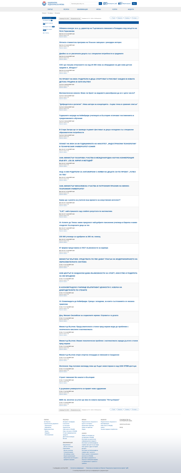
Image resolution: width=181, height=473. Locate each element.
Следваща (127, 18)
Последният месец (48, 26)
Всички (65, 438)
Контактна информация (77, 468)
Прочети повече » (63, 36)
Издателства (66, 427)
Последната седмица (48, 23)
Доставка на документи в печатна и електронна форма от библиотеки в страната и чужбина (90, 460)
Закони (47, 431)
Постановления (49, 435)
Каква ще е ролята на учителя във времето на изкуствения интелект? (89, 200)
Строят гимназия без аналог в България (76, 377)
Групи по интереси (87, 423)
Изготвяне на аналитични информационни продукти (89, 440)
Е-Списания (66, 425)
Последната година (47, 29)
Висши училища (68, 446)
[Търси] (100, 3)
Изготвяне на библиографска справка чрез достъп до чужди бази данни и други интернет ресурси (90, 445)
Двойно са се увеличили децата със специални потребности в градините (91, 53)
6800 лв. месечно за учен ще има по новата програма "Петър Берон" (89, 399)
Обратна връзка (127, 3)
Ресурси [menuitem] (66, 9)
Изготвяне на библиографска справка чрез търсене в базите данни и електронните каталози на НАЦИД (90, 453)
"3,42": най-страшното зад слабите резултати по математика (85, 211)
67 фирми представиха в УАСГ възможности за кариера (83, 247)
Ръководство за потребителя (125, 420)
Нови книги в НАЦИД (69, 429)
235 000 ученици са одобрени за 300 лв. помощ (79, 236)
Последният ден (47, 20)
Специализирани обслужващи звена (69, 453)
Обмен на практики (87, 427)
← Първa (113, 18)
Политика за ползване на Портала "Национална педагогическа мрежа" (105, 468)
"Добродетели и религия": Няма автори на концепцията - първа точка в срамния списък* (98, 104)
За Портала (47, 422)
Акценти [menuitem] (131, 9)
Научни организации (69, 456)
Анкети (102, 427)
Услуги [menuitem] (114, 9)
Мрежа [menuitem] (98, 9)
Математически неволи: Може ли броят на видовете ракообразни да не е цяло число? (97, 93)
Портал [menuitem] (50, 9)
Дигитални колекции (68, 436)
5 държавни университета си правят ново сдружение (82, 388)
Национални (48, 425)
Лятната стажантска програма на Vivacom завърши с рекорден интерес (90, 42)
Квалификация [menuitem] (82, 9)
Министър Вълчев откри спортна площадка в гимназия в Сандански (89, 354)
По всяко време (47, 18)
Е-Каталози (66, 423)
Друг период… (46, 32)
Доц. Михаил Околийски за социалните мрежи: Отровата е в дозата (88, 315)
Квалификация (105, 423)
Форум (83, 429)
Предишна (119, 18)
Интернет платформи (69, 422)
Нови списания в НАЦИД (70, 431)
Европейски (48, 427)
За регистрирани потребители (109, 429)
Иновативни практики (88, 425)
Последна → (135, 18)
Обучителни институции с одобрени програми (71, 458)
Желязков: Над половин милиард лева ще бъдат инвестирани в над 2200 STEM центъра (97, 366)
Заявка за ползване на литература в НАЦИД (88, 436)
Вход (134, 3)
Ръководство (111, 3)
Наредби (47, 433)
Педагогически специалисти (90, 422)
